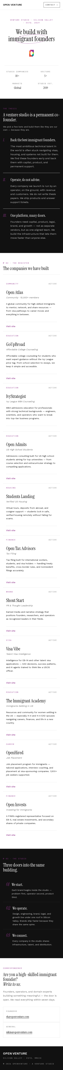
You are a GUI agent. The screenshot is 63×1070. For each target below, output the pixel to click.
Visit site (10, 326)
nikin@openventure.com (19, 1032)
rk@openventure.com (17, 1017)
